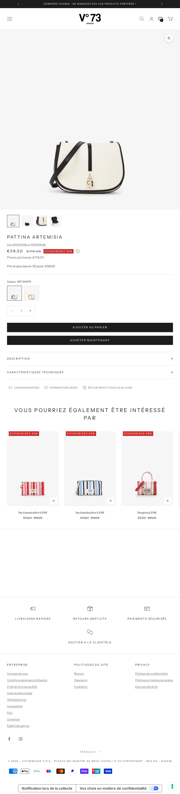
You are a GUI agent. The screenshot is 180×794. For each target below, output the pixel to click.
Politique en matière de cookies (154, 680)
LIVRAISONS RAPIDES (33, 618)
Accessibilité (15, 706)
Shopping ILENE (147, 512)
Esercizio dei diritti (146, 686)
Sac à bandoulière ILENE (32, 512)
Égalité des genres (18, 725)
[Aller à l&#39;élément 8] (41, 221)
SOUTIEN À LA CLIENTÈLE (90, 642)
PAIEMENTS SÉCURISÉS (147, 618)
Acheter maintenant (90, 340)
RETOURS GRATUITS (90, 618)
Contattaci (13, 719)
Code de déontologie (19, 693)
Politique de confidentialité (151, 673)
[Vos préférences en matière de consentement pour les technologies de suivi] (172, 786)
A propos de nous (17, 673)
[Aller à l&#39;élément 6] (13, 221)
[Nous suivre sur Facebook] (9, 739)
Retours (79, 673)
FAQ (9, 712)
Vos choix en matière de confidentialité (113, 788)
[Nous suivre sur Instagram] (20, 739)
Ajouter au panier (90, 327)
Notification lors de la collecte (47, 788)
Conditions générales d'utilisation (27, 680)
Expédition (81, 686)
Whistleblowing (16, 699)
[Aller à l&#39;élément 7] (27, 221)
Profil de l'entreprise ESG (22, 686)
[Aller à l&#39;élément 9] (55, 221)
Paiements (80, 680)
